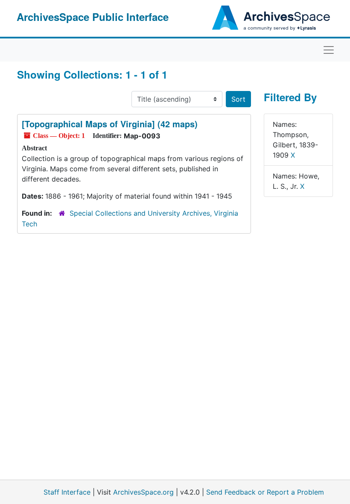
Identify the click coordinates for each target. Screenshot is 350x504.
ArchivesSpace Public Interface (93, 16)
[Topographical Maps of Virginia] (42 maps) (110, 123)
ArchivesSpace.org (143, 492)
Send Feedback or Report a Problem (265, 492)
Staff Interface (67, 492)
